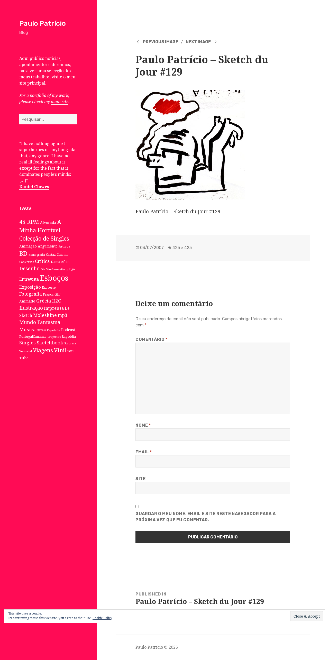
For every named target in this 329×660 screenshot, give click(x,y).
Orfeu (41, 330)
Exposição (30, 287)
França (48, 294)
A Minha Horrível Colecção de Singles (44, 230)
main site (59, 101)
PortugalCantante (33, 336)
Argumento (48, 246)
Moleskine (45, 315)
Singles (27, 343)
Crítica (42, 261)
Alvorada (48, 222)
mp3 (62, 315)
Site (140, 478)
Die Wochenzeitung (54, 269)
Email (143, 452)
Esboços (54, 278)
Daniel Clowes (34, 186)
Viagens (43, 350)
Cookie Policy (102, 618)
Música (27, 329)
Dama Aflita (60, 261)
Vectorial (25, 351)
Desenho (29, 268)
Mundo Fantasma (39, 322)
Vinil (60, 350)
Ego (72, 269)
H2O (56, 301)
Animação (28, 246)
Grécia (43, 300)
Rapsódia (69, 336)
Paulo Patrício (42, 23)
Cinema (62, 254)
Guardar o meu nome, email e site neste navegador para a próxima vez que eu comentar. (205, 516)
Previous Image (160, 41)
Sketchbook (50, 343)
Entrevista (29, 279)
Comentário (151, 339)
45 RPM (29, 221)
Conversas (26, 262)
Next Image (198, 41)
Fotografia (30, 294)
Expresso (49, 287)
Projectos (54, 336)
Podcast (68, 330)
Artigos (64, 246)
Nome (143, 425)
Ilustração (31, 307)
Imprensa (54, 308)
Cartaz (51, 254)
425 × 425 (182, 247)
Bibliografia (37, 254)
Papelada (53, 330)
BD (23, 253)
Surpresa (70, 343)
